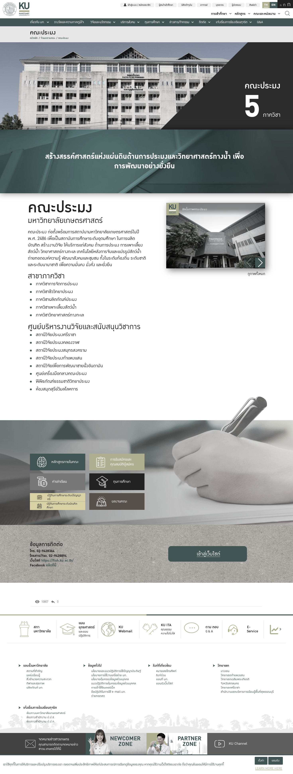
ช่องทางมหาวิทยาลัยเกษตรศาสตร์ (46, 713)
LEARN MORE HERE (268, 768)
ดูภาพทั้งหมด (256, 274)
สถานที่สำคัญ (34, 671)
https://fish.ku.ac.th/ (57, 560)
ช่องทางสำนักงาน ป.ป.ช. (41, 717)
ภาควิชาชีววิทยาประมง (54, 291)
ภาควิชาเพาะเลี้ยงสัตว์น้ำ (56, 307)
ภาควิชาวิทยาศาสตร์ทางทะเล (60, 315)
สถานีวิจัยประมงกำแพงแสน (59, 358)
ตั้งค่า (261, 760)
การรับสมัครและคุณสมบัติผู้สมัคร (122, 462)
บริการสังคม (128, 22)
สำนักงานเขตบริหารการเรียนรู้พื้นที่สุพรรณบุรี (247, 691)
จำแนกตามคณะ (48, 38)
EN (273, 4)
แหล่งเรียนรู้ (33, 675)
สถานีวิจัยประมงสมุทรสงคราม (61, 350)
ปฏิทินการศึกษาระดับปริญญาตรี (64, 497)
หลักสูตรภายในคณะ (65, 462)
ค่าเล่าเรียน (59, 482)
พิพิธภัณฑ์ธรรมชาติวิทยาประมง (63, 381)
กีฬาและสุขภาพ (35, 683)
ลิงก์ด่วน (161, 675)
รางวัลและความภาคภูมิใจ (69, 22)
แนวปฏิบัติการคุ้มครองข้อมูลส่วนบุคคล (113, 683)
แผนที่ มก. (162, 679)
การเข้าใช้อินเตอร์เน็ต (103, 687)
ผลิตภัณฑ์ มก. (35, 687)
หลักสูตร (240, 13)
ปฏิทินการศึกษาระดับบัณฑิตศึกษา (62, 506)
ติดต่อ (202, 22)
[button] (260, 263)
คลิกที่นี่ (51, 565)
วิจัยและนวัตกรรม (100, 22)
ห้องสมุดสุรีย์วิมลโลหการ (57, 389)
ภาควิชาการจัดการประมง (57, 283)
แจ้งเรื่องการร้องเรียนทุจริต (231, 22)
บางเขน (225, 671)
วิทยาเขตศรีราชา (230, 687)
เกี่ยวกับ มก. (37, 22)
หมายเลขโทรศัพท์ (166, 671)
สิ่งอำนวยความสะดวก (39, 679)
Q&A (260, 22)
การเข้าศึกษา (219, 13)
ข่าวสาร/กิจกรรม (179, 22)
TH (266, 4)
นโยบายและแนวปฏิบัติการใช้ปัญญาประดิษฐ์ (116, 671)
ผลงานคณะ (119, 501)
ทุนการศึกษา (152, 22)
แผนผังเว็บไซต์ (164, 683)
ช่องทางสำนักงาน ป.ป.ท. (41, 721)
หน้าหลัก (34, 38)
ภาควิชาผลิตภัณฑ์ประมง (56, 299)
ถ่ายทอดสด (98, 696)
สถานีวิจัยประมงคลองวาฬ (57, 342)
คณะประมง (63, 38)
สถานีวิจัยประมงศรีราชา (56, 334)
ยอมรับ (275, 760)
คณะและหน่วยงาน (264, 13)
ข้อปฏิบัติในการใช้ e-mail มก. (108, 691)
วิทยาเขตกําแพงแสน (233, 675)
